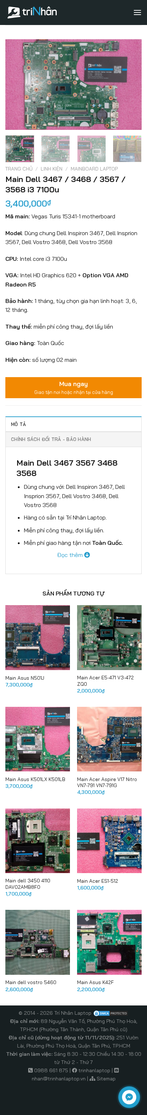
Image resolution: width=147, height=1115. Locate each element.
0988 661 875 (51, 1070)
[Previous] (17, 85)
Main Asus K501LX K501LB (35, 779)
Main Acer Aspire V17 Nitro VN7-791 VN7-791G (107, 782)
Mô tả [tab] (18, 424)
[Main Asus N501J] (37, 637)
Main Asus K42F (95, 982)
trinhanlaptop (94, 1070)
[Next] (129, 85)
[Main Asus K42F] (109, 942)
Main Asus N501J (24, 678)
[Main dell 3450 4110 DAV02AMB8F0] (37, 841)
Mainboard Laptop (94, 169)
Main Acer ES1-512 (97, 881)
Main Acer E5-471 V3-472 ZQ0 (105, 680)
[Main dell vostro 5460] (37, 942)
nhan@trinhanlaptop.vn (59, 1078)
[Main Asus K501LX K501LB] (37, 739)
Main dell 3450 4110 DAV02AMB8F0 (27, 883)
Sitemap (106, 1078)
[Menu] (137, 12)
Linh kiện (51, 169)
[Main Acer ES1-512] (109, 841)
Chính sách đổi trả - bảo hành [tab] (51, 439)
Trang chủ (18, 169)
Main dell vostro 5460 (30, 982)
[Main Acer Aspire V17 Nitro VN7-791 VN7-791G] (109, 739)
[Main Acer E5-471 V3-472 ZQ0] (109, 637)
